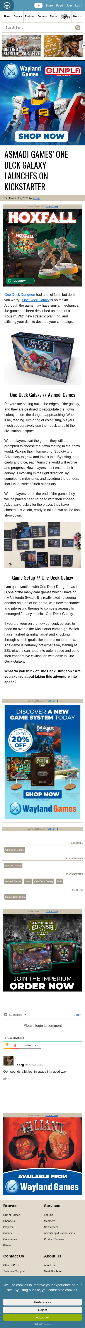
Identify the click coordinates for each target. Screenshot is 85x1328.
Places (53, 16)
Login (77, 1014)
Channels (9, 1221)
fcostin (36, 198)
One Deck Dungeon (19, 294)
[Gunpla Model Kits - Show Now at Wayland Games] (42, 103)
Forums (42, 16)
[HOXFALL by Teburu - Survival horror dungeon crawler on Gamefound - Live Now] (42, 285)
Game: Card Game (15, 897)
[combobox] (42, 27)
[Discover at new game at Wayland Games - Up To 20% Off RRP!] (42, 818)
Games (18, 16)
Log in (79, 5)
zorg (20, 1065)
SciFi (59, 881)
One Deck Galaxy (35, 300)
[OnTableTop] (7, 5)
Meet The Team (53, 1271)
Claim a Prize (11, 1265)
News (7, 16)
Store (49, 5)
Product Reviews (54, 1239)
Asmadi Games (13, 865)
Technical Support (14, 1271)
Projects (29, 16)
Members (49, 1221)
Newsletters (51, 1227)
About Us (49, 1265)
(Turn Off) (52, 206)
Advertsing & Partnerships (59, 1233)
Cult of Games (11, 1215)
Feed (59, 5)
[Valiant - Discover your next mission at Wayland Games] (42, 1194)
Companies (10, 1239)
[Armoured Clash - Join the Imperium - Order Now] (42, 990)
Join (69, 5)
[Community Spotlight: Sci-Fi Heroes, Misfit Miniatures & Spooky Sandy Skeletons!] (63, 47)
